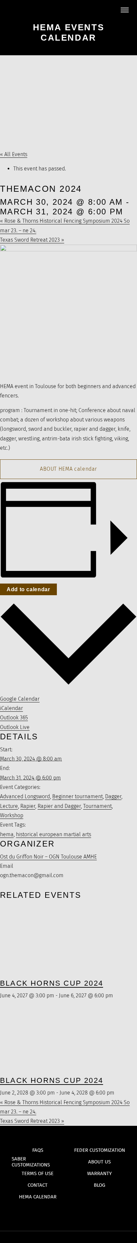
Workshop (11, 815)
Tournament (97, 806)
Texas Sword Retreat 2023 (32, 240)
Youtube (56, 1213)
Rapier (27, 806)
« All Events (13, 154)
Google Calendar (20, 699)
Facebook (68, 1213)
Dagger (113, 796)
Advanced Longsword (25, 796)
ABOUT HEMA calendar (68, 469)
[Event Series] (116, 995)
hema (7, 834)
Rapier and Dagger (59, 806)
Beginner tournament (77, 796)
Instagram (81, 1213)
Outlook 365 (14, 717)
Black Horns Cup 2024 (51, 983)
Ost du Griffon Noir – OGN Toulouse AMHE (48, 857)
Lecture (9, 806)
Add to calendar (28, 589)
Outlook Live (15, 727)
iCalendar (11, 708)
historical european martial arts (53, 834)
